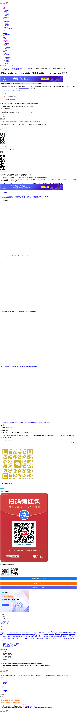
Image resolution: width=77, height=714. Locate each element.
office (23, 632)
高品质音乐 (7, 34)
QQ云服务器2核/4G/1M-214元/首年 (38, 578)
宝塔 (8, 634)
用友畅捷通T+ (6, 636)
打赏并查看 (3, 118)
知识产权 (7, 45)
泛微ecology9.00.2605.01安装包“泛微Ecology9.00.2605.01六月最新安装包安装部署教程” (18, 366)
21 (4, 623)
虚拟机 (15, 636)
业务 (4, 37)
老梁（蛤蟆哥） (3, 69)
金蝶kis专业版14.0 (49, 636)
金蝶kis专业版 (37, 636)
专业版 (65, 632)
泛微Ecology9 (17, 181)
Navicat (20, 632)
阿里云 (72, 638)
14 (4, 622)
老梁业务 (7, 56)
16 (7, 622)
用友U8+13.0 (65, 634)
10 (8, 621)
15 (5, 622)
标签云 (6, 63)
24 (8, 623)
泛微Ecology (32, 634)
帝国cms (19, 634)
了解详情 (6, 667)
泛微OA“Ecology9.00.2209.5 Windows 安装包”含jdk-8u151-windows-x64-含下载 (46, 183)
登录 (11, 427)
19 (2, 623)
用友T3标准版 (51, 634)
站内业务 (5, 682)
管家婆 (6, 23)
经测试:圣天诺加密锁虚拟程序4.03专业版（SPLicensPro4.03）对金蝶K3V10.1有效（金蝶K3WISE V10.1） (22, 196)
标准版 (28, 634)
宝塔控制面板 (13, 634)
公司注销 (7, 44)
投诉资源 (45, 177)
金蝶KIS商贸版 (16, 638)
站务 (4, 51)
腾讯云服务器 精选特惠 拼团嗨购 (38, 583)
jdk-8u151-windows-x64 (24, 88)
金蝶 (19, 636)
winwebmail (47, 632)
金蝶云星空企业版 (67, 638)
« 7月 (1, 626)
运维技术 (7, 13)
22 (5, 623)
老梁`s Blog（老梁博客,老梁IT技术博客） (14, 68)
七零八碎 (5, 33)
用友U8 (58, 634)
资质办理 (7, 48)
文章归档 (7, 53)
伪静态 (70, 632)
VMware (33, 632)
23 (7, 623)
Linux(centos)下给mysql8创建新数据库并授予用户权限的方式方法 (14, 255)
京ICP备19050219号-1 (34, 705)
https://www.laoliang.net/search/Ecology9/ (19, 108)
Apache (3, 632)
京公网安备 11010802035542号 (34, 706)
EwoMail (13, 632)
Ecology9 (7, 86)
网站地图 (7, 61)
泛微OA (7, 11)
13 (3, 622)
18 (1, 623)
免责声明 (7, 60)
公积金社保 (7, 47)
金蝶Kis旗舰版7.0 (34, 638)
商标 (4, 634)
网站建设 (5, 50)
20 (3, 623)
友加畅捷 (7, 27)
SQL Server (28, 632)
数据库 (24, 634)
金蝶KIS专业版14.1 (57, 636)
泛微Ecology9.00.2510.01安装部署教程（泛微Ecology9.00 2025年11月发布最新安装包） (18, 311)
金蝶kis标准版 (43, 638)
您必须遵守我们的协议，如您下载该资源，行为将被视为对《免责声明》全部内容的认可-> (19, 177)
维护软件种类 (8, 57)
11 (1, 622)
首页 (4, 7)
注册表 (46, 634)
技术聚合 (25, 68)
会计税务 (7, 43)
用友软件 (7, 25)
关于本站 (7, 54)
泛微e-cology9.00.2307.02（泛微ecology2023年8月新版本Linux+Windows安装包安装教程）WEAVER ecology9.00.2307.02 (25, 422)
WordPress (57, 632)
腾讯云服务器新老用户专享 (38, 587)
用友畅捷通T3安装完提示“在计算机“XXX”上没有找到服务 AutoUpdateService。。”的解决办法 (19, 197)
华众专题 (7, 17)
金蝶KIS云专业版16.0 (8, 638)
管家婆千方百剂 (8, 28)
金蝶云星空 (60, 638)
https (17, 632)
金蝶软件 (7, 24)
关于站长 (7, 58)
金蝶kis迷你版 (52, 638)
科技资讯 (7, 10)
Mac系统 (7, 14)
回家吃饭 (5, 38)
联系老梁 (41, 177)
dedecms (8, 632)
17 (8, 622)
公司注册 (7, 41)
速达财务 (7, 21)
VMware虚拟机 (40, 632)
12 (2, 622)
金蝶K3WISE (25, 636)
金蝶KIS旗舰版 (25, 638)
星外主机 (7, 15)
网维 (4, 30)
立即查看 (2, 667)
